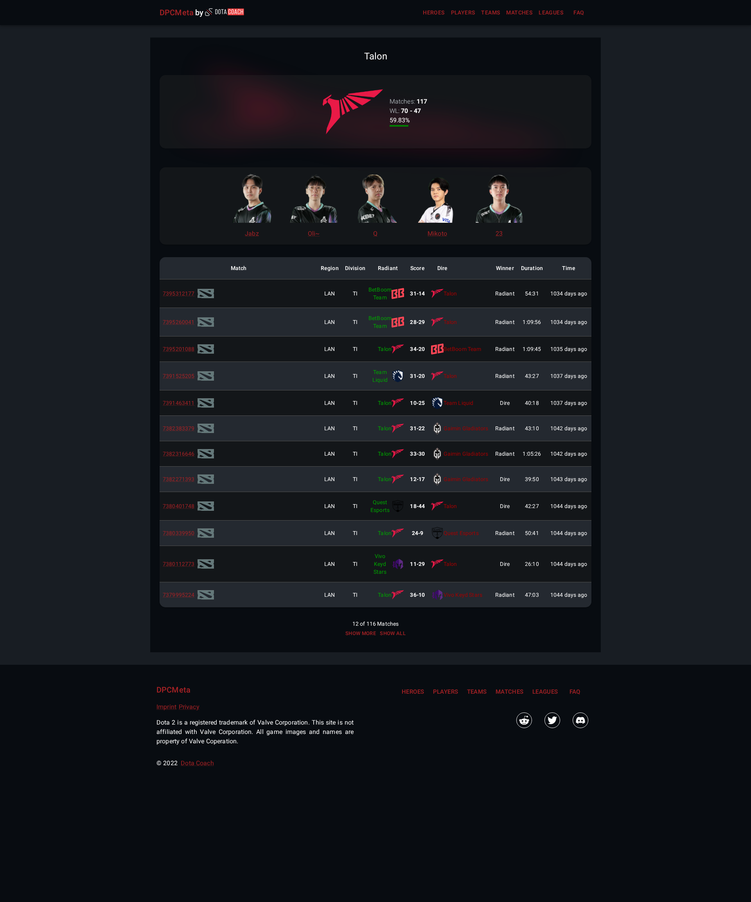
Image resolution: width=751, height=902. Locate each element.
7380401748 (179, 506)
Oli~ (314, 233)
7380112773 (179, 564)
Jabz (252, 233)
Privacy (189, 707)
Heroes (433, 12)
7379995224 (179, 595)
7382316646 (179, 454)
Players (463, 12)
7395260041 (179, 322)
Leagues (551, 12)
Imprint (166, 707)
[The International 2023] (206, 293)
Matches (519, 12)
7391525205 (179, 376)
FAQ (578, 12)
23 (499, 233)
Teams (490, 12)
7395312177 (179, 293)
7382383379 (179, 428)
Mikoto (437, 233)
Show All (393, 633)
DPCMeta (177, 12)
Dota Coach (197, 763)
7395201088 (179, 349)
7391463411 (179, 403)
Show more (360, 633)
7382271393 (179, 479)
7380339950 (179, 533)
